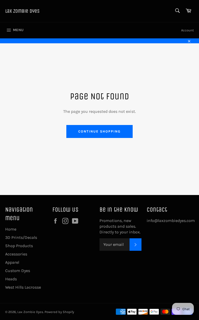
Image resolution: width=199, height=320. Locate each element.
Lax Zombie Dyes (22, 11)
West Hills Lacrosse (23, 287)
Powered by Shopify (59, 312)
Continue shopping (99, 131)
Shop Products (19, 245)
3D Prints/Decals (21, 237)
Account (187, 30)
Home (10, 229)
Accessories (16, 254)
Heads (11, 278)
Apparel (12, 262)
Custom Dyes (17, 270)
